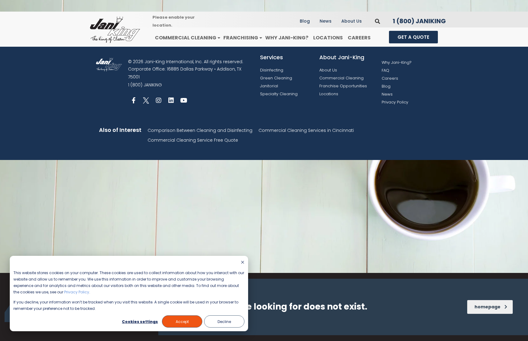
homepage (488, 307)
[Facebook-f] (133, 100)
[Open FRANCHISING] (260, 38)
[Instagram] (158, 100)
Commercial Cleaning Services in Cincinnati (306, 130)
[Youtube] (183, 100)
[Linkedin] (171, 100)
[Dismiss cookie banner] (242, 262)
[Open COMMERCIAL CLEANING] (219, 38)
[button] (377, 21)
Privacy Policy (76, 292)
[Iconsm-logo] (146, 100)
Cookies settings (140, 321)
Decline (224, 321)
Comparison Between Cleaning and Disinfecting (200, 130)
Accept (182, 321)
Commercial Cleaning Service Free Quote (193, 140)
